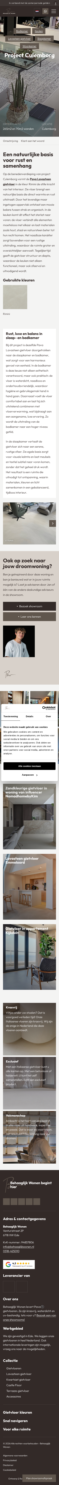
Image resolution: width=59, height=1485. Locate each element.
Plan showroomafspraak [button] (39, 1478)
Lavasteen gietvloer (19, 38)
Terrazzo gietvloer (17, 1391)
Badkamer (22, 31)
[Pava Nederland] (9, 1286)
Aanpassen (28, 775)
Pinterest (21, 1201)
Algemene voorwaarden (15, 1455)
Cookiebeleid (9, 1469)
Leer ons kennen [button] (31, 616)
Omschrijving (10, 140)
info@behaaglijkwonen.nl (18, 1246)
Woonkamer (29, 46)
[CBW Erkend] (22, 1286)
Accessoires (13, 1396)
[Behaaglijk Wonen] (9, 11)
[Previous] (6, 523)
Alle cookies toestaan (29, 766)
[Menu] (53, 11)
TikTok (36, 1201)
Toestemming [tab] (10, 716)
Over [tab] (48, 716)
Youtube (29, 1201)
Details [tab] (29, 716)
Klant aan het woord (32, 140)
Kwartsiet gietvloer (18, 1379)
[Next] (52, 523)
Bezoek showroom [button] (30, 606)
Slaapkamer (44, 38)
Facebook (6, 1201)
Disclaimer (8, 1465)
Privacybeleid (10, 1460)
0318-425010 (11, 1251)
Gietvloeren (13, 1368)
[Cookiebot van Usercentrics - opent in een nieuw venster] (42, 708)
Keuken (39, 31)
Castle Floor (14, 1385)
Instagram (14, 1201)
